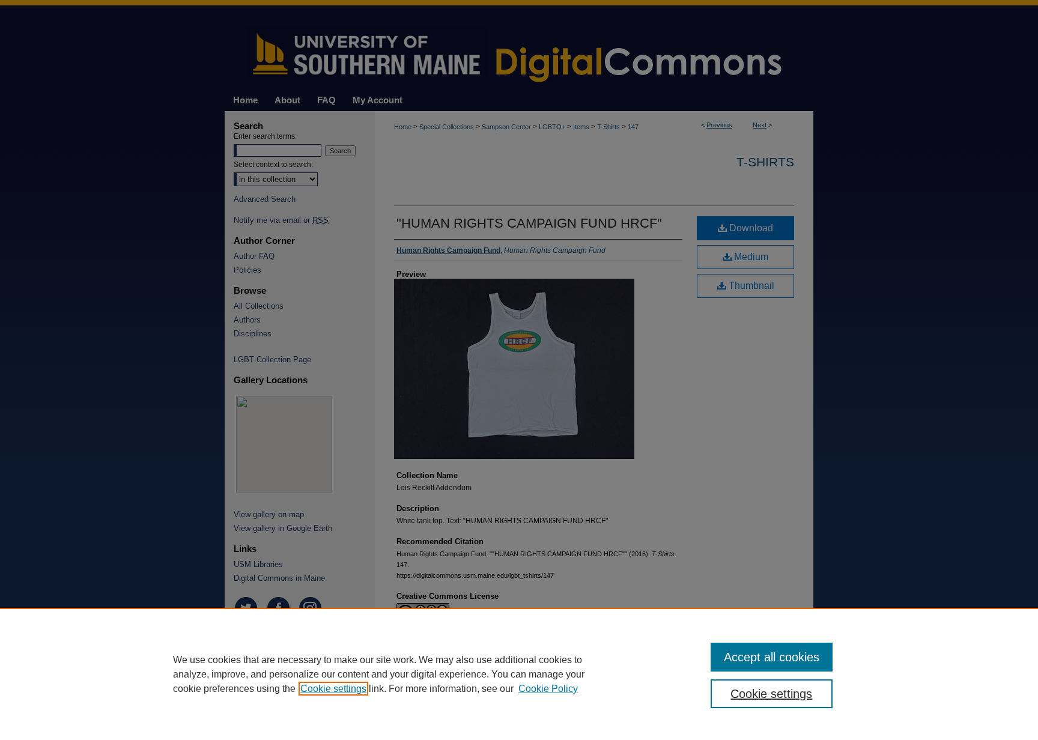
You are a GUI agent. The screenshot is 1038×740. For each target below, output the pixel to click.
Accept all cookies (771, 657)
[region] (519, 674)
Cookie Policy (548, 689)
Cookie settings (333, 689)
